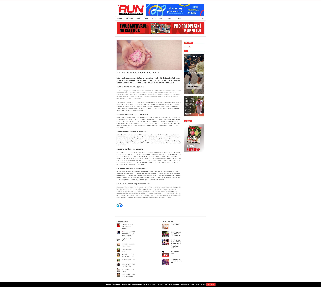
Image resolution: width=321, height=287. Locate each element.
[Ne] (319, 284)
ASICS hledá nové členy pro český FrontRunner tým (176, 234)
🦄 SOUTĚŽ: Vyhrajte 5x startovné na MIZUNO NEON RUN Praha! (128, 233)
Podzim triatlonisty (176, 224)
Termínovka (187, 47)
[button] (131, 10)
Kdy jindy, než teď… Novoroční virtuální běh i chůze (176, 261)
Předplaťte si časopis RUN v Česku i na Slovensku (127, 226)
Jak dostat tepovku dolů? (128, 259)
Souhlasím (211, 284)
